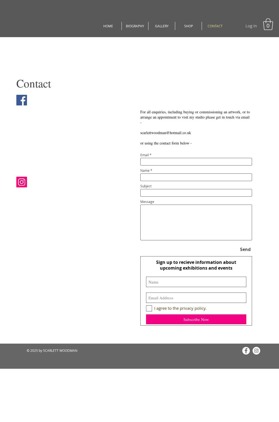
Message (147, 201)
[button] (268, 24)
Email (144, 155)
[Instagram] (256, 351)
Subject (145, 186)
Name (145, 170)
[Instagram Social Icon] (21, 182)
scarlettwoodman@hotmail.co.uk (165, 132)
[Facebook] (246, 351)
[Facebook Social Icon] (21, 100)
